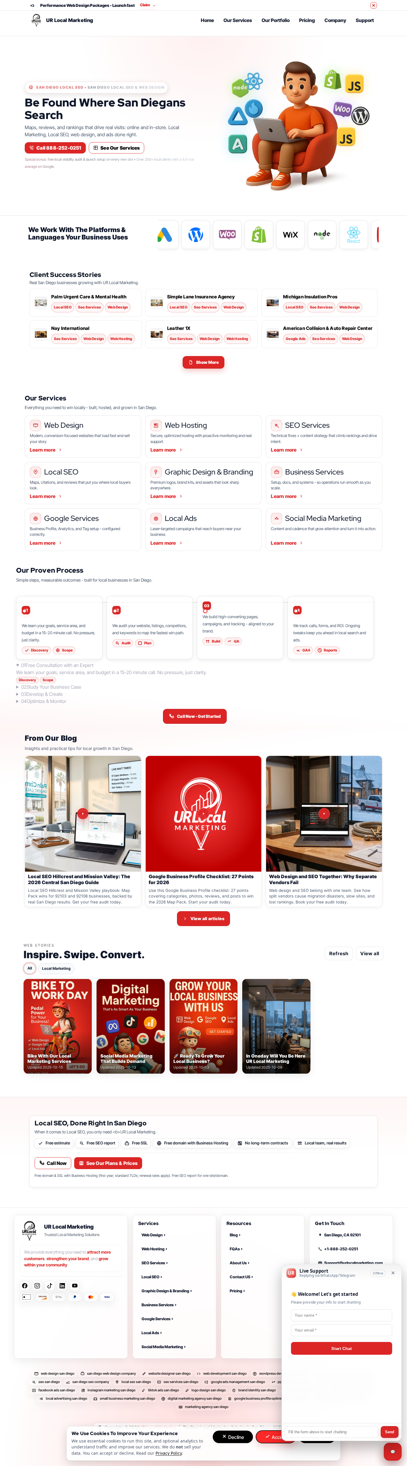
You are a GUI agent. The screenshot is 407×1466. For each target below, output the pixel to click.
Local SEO (150, 1276)
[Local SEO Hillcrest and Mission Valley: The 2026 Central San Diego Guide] (83, 814)
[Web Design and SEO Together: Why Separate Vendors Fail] (324, 814)
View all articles (207, 918)
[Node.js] (240, 88)
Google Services (156, 1318)
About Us (238, 1262)
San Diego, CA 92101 (342, 1234)
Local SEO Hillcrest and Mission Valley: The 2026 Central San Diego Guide (79, 879)
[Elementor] (237, 144)
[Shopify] (332, 79)
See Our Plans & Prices (112, 1163)
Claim (148, 5)
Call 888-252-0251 (58, 148)
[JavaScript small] (345, 138)
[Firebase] (253, 110)
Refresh (338, 953)
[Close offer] (373, 5)
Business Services (158, 1304)
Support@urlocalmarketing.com (353, 1262)
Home (207, 20)
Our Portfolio (276, 20)
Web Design (152, 1234)
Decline (235, 1437)
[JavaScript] (354, 86)
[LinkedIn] (62, 1286)
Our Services (237, 20)
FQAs (235, 1248)
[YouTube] (75, 1286)
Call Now (57, 1163)
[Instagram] (37, 1286)
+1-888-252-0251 (341, 1248)
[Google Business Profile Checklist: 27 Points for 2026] (204, 814)
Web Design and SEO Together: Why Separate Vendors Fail (323, 879)
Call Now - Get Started (199, 716)
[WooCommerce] (342, 109)
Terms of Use (329, 1329)
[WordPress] (359, 116)
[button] (204, 362)
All (29, 968)
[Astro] (237, 116)
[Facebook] (25, 1286)
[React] (253, 81)
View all (369, 953)
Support (365, 20)
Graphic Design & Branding (165, 1290)
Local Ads (150, 1332)
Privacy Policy (330, 1315)
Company (335, 20)
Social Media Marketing (162, 1346)
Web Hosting (153, 1248)
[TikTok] (50, 1286)
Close (320, 1437)
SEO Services (153, 1262)
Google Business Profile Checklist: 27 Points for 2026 (201, 879)
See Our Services (120, 148)
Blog (234, 1234)
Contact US (240, 1276)
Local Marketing (56, 968)
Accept (278, 1437)
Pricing (307, 20)
